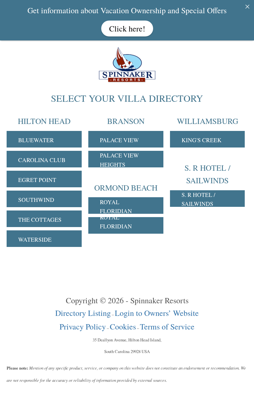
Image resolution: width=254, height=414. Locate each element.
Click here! (127, 28)
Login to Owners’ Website (157, 313)
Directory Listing (83, 313)
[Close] (247, 6)
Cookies (123, 326)
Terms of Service (167, 326)
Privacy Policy (83, 326)
